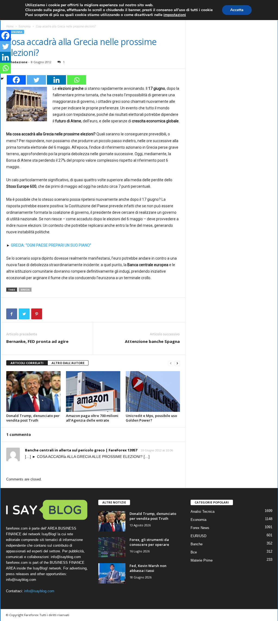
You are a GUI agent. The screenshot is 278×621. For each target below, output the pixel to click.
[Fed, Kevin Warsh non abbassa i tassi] (111, 573)
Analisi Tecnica (202, 511)
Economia (25, 26)
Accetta (237, 9)
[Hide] (2, 79)
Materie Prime (202, 560)
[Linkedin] (56, 80)
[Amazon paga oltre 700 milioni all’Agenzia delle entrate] (93, 391)
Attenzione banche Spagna (152, 341)
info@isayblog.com (39, 591)
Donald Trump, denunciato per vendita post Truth (33, 418)
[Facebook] (16, 80)
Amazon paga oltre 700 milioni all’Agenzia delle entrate (92, 418)
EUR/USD (198, 536)
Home (10, 26)
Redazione (18, 62)
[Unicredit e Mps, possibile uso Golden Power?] (153, 391)
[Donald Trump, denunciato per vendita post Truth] (33, 391)
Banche (197, 544)
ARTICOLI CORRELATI (27, 363)
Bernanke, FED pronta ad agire (37, 341)
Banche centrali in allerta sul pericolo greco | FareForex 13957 (81, 450)
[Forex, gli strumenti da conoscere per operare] (111, 547)
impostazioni (174, 14)
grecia (25, 289)
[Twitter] (36, 80)
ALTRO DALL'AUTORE (68, 363)
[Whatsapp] (76, 80)
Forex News (200, 528)
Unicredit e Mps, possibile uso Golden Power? (151, 418)
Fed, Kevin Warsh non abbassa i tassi (147, 568)
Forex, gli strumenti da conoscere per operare (149, 542)
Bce (194, 552)
